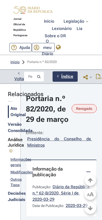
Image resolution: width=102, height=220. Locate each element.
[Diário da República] (33, 11)
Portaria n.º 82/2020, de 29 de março (47, 109)
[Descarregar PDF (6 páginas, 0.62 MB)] (98, 77)
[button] (33, 10)
